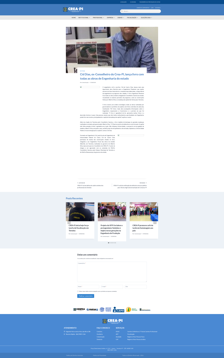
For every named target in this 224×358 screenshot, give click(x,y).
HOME (74, 17)
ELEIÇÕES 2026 (145, 17)
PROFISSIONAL (97, 17)
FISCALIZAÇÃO (131, 17)
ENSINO (120, 17)
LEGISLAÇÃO (123, 2)
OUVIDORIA (133, 2)
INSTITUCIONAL (83, 17)
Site (127, 286)
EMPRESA (110, 17)
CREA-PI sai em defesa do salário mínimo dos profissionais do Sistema (90, 185)
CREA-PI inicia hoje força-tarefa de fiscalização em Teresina (79, 228)
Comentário (82, 263)
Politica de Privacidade (99, 355)
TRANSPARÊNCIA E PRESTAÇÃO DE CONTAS (149, 2)
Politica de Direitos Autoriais (74, 355)
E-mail (104, 286)
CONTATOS (157, 7)
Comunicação (85, 82)
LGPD (152, 7)
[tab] (108, 242)
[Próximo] (155, 221)
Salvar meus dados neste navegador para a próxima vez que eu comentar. (98, 291)
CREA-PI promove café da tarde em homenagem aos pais (142, 228)
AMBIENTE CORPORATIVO (143, 7)
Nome (80, 286)
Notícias (82, 70)
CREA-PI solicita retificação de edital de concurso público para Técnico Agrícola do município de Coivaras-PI (130, 185)
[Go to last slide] (69, 221)
